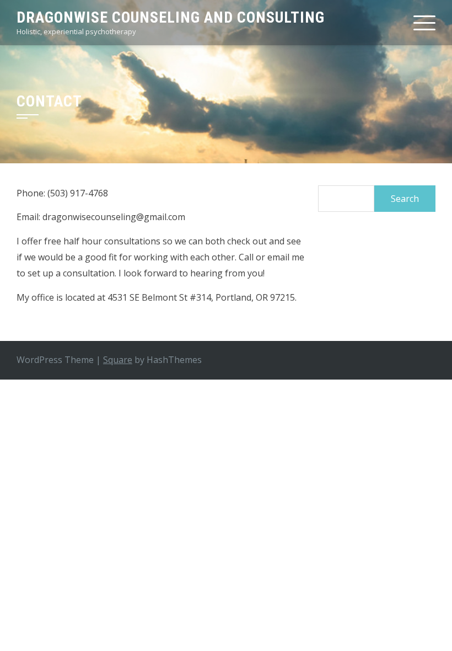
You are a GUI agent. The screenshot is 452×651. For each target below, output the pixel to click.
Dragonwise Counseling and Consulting (171, 17)
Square (117, 360)
